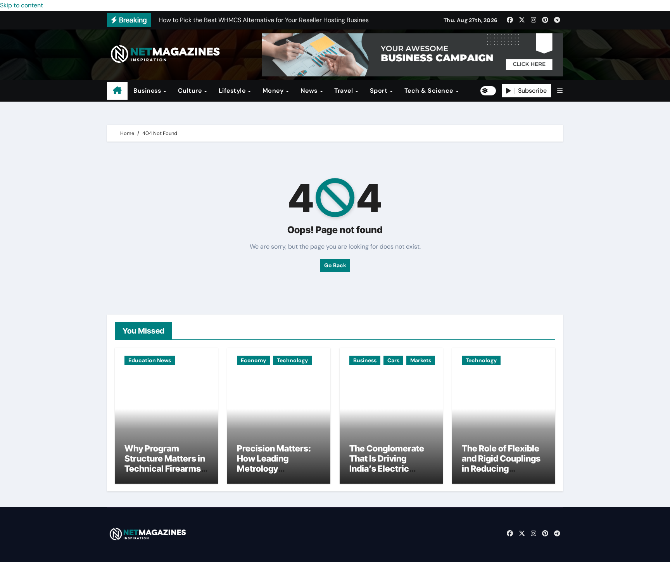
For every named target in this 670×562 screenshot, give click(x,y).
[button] (560, 91)
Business (148, 90)
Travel (344, 90)
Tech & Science (429, 90)
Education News (149, 360)
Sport (379, 90)
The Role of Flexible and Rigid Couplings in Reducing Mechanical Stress (501, 463)
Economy (253, 360)
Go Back (335, 265)
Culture (191, 90)
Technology (292, 360)
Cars (393, 360)
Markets (420, 360)
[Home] (117, 91)
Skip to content (21, 5)
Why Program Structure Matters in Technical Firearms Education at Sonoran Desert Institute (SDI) (164, 474)
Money (273, 90)
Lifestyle (233, 90)
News (309, 90)
